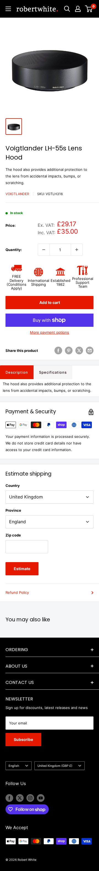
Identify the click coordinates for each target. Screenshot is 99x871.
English (14, 766)
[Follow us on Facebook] (9, 798)
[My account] (78, 9)
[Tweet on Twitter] (79, 350)
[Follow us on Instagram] (30, 798)
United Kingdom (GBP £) (54, 766)
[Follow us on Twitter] (20, 798)
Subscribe (23, 739)
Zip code (13, 535)
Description (17, 372)
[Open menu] (8, 9)
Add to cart (49, 302)
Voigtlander (17, 194)
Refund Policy (17, 592)
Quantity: (14, 249)
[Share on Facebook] (58, 350)
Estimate (22, 568)
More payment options (49, 332)
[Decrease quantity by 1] (44, 249)
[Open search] (67, 9)
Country (13, 485)
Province (13, 510)
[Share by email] (90, 350)
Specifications (53, 372)
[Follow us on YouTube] (41, 798)
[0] (89, 9)
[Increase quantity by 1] (76, 249)
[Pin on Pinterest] (69, 350)
